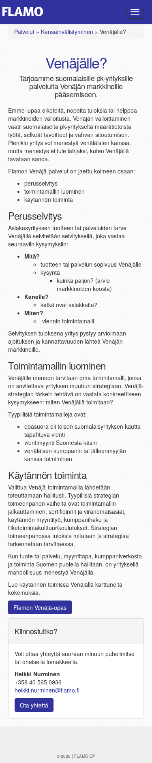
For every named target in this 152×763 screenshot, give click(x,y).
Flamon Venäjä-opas (39, 607)
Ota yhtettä (34, 705)
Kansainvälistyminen (67, 32)
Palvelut (24, 32)
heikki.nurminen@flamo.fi (47, 690)
